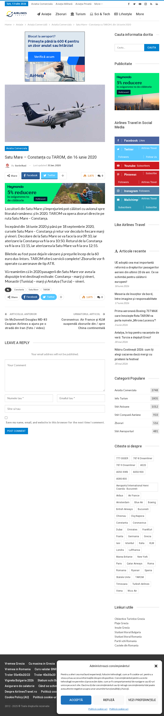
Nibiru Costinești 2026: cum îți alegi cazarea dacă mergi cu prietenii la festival (134, 354)
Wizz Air (132, 590)
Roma (150, 563)
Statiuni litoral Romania (128, 636)
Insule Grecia (122, 627)
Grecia (147, 536)
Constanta (19, 290)
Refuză (108, 700)
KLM (151, 543)
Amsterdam (122, 502)
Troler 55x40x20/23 (17, 674)
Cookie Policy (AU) (17, 697)
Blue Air (138, 502)
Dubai (119, 529)
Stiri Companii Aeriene (128, 414)
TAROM (46, 290)
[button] (156, 666)
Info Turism (121, 398)
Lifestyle (125, 14)
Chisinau (121, 516)
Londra (120, 550)
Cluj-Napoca (137, 516)
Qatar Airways (134, 563)
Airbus (119, 495)
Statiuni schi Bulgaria (51, 680)
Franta (119, 536)
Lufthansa (134, 550)
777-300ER (122, 458)
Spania (148, 570)
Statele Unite (123, 577)
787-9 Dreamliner (125, 465)
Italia (141, 543)
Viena (119, 590)
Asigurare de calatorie (19, 686)
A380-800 (121, 478)
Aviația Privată (83, 3)
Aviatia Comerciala (42, 3)
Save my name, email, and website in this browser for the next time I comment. (55, 422)
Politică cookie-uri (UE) (56, 691)
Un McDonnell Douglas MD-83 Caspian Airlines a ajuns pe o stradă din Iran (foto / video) (26, 324)
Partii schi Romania (126, 641)
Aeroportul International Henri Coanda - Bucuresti (132, 487)
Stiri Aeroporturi (124, 431)
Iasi (118, 543)
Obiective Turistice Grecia (130, 618)
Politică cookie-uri (97, 708)
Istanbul (129, 543)
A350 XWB (122, 472)
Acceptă (76, 700)
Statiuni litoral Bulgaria (128, 632)
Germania (133, 536)
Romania (121, 570)
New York (142, 556)
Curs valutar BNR (46, 669)
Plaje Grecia (121, 623)
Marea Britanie (124, 556)
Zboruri (60, 14)
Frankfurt (147, 529)
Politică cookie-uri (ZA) (48, 697)
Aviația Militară (64, 3)
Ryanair (135, 570)
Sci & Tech (102, 14)
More (97, 3)
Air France (133, 495)
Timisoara (121, 584)
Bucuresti (143, 509)
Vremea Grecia (15, 663)
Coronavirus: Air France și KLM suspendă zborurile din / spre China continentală (83, 324)
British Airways (124, 509)
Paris (119, 563)
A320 (143, 465)
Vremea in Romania (18, 669)
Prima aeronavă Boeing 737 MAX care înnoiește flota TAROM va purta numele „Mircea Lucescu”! (136, 315)
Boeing (152, 502)
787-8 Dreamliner (142, 458)
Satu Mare (33, 290)
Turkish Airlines (140, 584)
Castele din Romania (126, 645)
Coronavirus (139, 522)
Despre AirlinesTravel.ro (21, 691)
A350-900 (138, 472)
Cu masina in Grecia (42, 663)
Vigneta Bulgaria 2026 (19, 680)
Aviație (46, 14)
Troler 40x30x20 (44, 674)
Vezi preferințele (142, 700)
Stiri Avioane (122, 406)
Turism (80, 14)
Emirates (132, 529)
